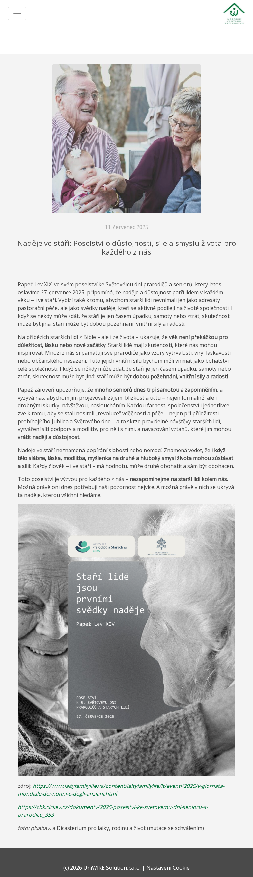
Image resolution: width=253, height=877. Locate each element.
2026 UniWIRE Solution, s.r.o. (105, 867)
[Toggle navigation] (17, 13)
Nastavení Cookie (168, 867)
